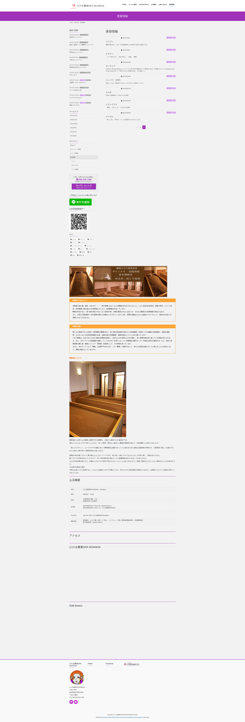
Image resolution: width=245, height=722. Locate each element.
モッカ (82, 249)
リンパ (81, 87)
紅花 (73, 255)
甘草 (90, 252)
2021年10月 (73, 123)
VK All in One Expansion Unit (128, 717)
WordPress (105, 717)
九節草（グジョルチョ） (77, 82)
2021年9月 (73, 128)
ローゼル (109, 116)
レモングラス (111, 104)
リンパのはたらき (75, 90)
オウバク (82, 239)
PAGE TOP (237, 698)
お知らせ (72, 145)
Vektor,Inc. (140, 717)
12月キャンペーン (75, 37)
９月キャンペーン (75, 60)
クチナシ (109, 54)
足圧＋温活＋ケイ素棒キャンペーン (81, 45)
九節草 (83, 252)
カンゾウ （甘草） (114, 80)
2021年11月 (73, 119)
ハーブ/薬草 (171, 37)
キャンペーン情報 (84, 34)
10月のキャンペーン (76, 52)
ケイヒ (74, 242)
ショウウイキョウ (75, 97)
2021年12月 (73, 115)
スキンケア (82, 72)
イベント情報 (74, 153)
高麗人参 (81, 255)
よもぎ (108, 92)
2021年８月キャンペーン (78, 67)
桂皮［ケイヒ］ (74, 105)
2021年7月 (73, 132)
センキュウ (110, 66)
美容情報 (88, 72)
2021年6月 (73, 136)
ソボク (74, 249)
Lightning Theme (115, 717)
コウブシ (109, 42)
